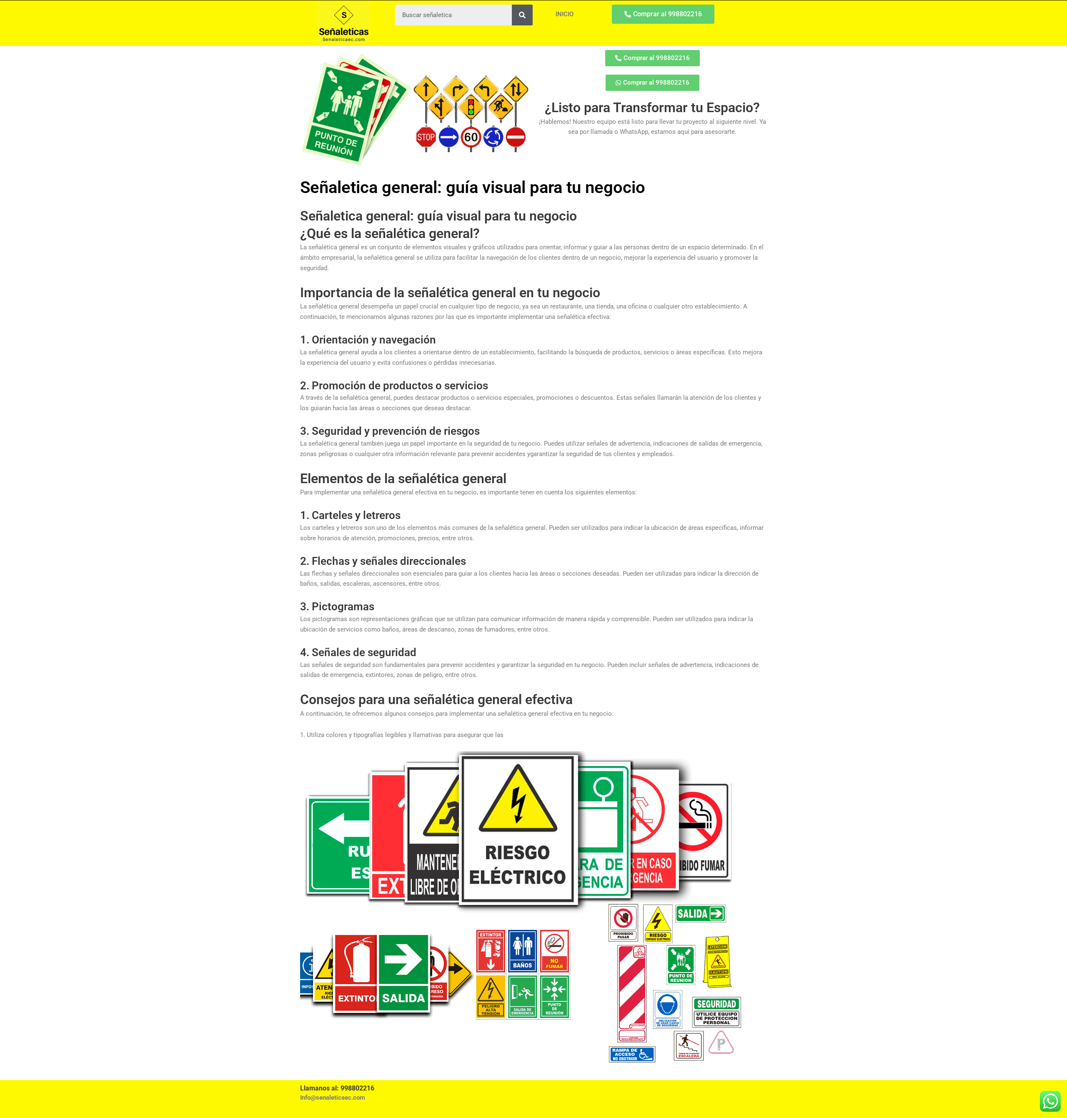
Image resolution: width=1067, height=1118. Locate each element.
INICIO (565, 14)
